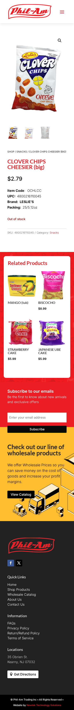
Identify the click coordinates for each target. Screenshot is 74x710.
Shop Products (18, 589)
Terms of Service (20, 638)
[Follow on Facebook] (10, 563)
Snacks (21, 151)
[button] (59, 40)
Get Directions (25, 674)
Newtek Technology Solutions (44, 705)
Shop (10, 151)
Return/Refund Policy (23, 633)
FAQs (11, 623)
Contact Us (15, 604)
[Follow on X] (19, 563)
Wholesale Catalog (21, 594)
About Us (14, 599)
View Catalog (21, 494)
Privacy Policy (18, 628)
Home (11, 584)
